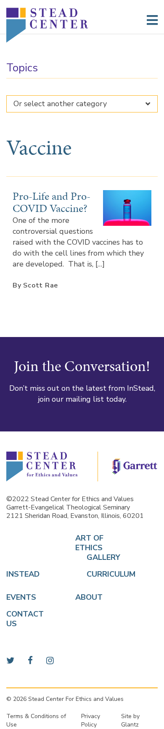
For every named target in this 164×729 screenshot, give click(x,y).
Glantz (130, 725)
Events (21, 597)
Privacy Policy (90, 720)
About (89, 597)
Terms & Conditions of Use (36, 720)
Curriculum (93, 574)
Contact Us (25, 619)
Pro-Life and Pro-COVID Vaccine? (51, 202)
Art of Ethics (89, 543)
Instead (23, 574)
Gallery (93, 557)
